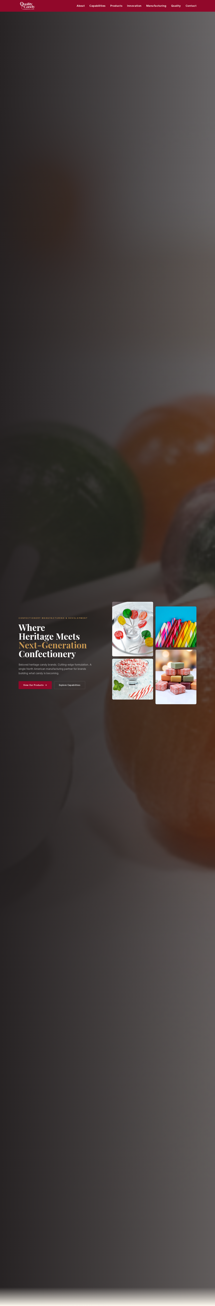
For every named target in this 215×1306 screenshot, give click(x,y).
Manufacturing (156, 5)
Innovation (134, 5)
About (81, 5)
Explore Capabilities (69, 685)
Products (116, 5)
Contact (191, 5)
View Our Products (33, 685)
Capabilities (97, 5)
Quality (176, 5)
